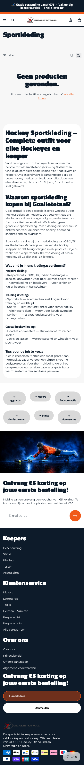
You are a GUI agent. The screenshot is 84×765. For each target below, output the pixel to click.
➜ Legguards (14, 398)
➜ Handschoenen (16, 417)
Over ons (9, 649)
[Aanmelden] (75, 515)
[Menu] (4, 20)
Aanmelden (42, 708)
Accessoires (11, 572)
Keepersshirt (11, 617)
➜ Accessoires (69, 417)
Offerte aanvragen (15, 661)
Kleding (8, 560)
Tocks (7, 605)
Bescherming (12, 548)
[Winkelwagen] (79, 20)
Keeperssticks (12, 623)
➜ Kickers (40, 396)
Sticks (7, 554)
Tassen (7, 566)
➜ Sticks (44, 415)
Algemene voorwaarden (19, 668)
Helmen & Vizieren (15, 611)
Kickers (8, 592)
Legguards (10, 598)
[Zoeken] (13, 20)
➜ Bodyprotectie (68, 398)
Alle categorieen (14, 629)
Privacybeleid (12, 655)
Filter (11, 55)
